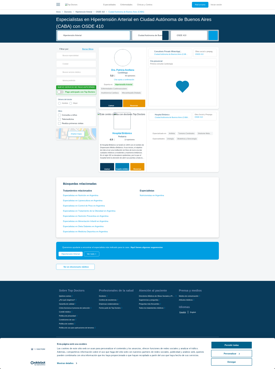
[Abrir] (94, 55)
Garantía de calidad (66, 304)
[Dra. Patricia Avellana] (122, 57)
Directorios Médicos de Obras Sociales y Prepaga (157, 296)
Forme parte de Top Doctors (110, 308)
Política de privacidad (67, 316)
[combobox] (95, 35)
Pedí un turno (200, 5)
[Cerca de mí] (165, 35)
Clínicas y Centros (144, 5)
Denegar (231, 362)
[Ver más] (143, 53)
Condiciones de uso (67, 320)
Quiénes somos (65, 296)
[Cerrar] (213, 247)
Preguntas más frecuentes (149, 304)
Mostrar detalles (65, 363)
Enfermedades (126, 5)
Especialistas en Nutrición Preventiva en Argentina (85, 216)
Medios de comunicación (188, 296)
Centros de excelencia (107, 300)
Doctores (68, 12)
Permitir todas (232, 345)
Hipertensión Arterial (83, 12)
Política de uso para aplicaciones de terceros (76, 328)
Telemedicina (68, 119)
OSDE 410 (100, 12)
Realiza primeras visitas (72, 123)
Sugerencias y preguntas (148, 300)
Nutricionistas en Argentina (152, 195)
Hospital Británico (122, 133)
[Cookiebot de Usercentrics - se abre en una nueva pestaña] (38, 363)
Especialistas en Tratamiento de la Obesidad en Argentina (89, 211)
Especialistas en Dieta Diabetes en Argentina (83, 226)
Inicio (58, 12)
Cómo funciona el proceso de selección (74, 308)
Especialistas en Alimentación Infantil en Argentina (85, 221)
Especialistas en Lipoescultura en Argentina (82, 200)
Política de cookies (66, 324)
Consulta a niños (69, 115)
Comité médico (65, 312)
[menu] (58, 4)
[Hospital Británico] (122, 120)
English (193, 312)
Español (182, 312)
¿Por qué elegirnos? (67, 300)
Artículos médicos (186, 300)
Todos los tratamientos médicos (151, 308)
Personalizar (230, 353)
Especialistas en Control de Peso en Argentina (84, 206)
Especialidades (109, 5)
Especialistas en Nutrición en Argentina (80, 195)
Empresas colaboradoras (109, 304)
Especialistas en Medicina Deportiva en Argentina (85, 231)
